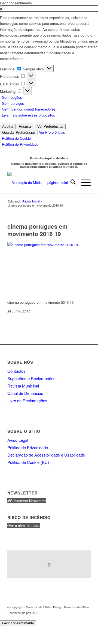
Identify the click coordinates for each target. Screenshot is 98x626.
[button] (49, 8)
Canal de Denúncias (25, 393)
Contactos (16, 371)
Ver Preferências (50, 126)
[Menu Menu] (83, 182)
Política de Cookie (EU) (28, 462)
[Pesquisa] (70, 182)
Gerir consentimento (18, 623)
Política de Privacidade (20, 144)
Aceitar (7, 126)
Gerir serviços (13, 103)
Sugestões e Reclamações (31, 378)
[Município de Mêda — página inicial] (40, 182)
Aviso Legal (17, 440)
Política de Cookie (16, 138)
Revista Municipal (23, 386)
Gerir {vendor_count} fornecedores (29, 109)
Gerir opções (12, 97)
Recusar (25, 126)
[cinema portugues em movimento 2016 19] (48, 244)
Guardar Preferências (19, 132)
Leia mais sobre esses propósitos (28, 115)
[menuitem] (70, 182)
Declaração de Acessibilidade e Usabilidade (46, 455)
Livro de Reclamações (27, 400)
